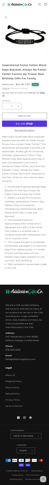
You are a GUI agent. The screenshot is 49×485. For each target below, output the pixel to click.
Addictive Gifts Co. (20, 471)
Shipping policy (16, 479)
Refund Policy (12, 393)
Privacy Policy (12, 400)
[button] (3, 5)
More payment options (24, 130)
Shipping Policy (13, 381)
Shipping (5, 88)
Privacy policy (17, 475)
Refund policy (37, 471)
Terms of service (33, 475)
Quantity (6, 100)
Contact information (33, 479)
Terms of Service (14, 406)
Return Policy (12, 387)
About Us (10, 375)
